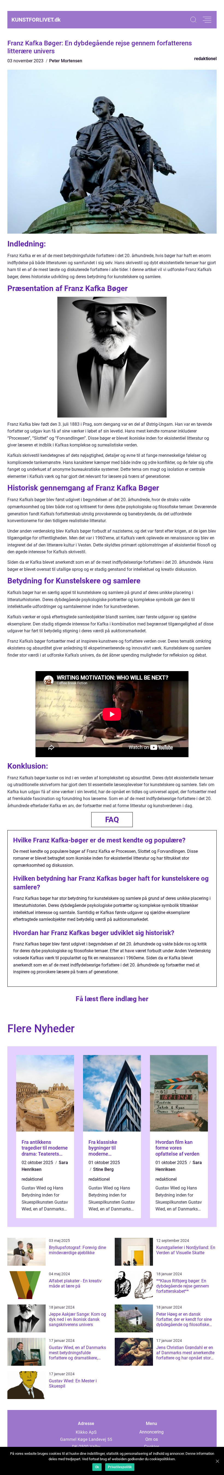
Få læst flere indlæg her (112, 999)
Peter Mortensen (65, 60)
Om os (151, 1439)
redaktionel (205, 58)
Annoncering (151, 1432)
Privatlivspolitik (120, 1467)
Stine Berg (103, 1169)
